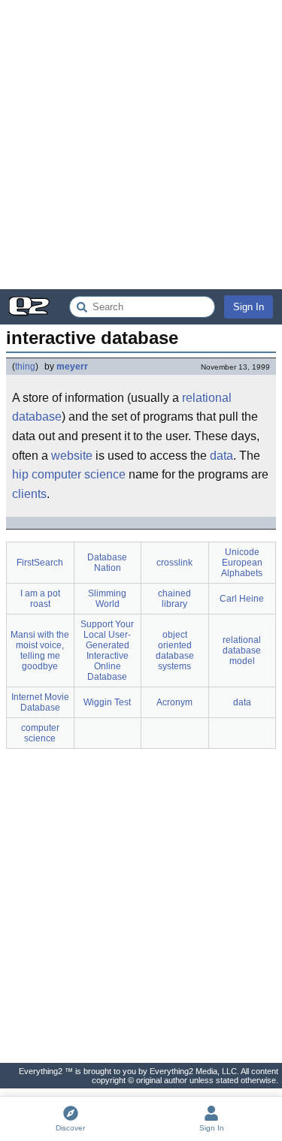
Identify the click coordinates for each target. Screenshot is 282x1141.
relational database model (242, 650)
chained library (174, 598)
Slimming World (107, 598)
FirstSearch (40, 562)
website (71, 455)
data (221, 455)
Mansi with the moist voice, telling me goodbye (40, 650)
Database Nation (107, 562)
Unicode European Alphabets (241, 562)
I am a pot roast (40, 598)
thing (25, 366)
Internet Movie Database (40, 702)
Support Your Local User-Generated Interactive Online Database (107, 650)
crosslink (174, 562)
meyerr (72, 366)
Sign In (248, 306)
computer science (79, 474)
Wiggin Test (107, 702)
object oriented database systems (175, 650)
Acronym (174, 702)
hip (20, 474)
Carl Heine (242, 598)
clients (29, 493)
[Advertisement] (141, 144)
